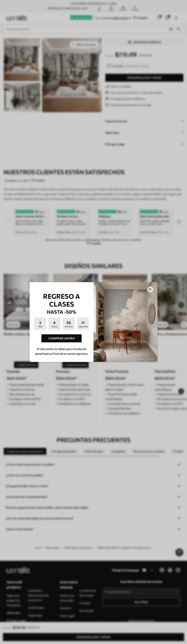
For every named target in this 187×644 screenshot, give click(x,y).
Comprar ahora (62, 338)
